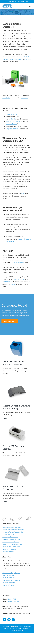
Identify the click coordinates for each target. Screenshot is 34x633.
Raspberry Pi (17, 59)
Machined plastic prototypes (11, 573)
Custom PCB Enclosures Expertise (13, 447)
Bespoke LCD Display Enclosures (12, 488)
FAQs (22, 194)
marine (11, 59)
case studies (6, 98)
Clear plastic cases (8, 551)
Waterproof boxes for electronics (12, 532)
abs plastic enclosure (12, 129)
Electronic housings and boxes (11, 527)
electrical (5, 59)
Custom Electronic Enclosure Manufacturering (16, 407)
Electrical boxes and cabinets (11, 547)
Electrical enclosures (8, 578)
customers (24, 98)
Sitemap (21, 630)
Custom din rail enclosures (10, 542)
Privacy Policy (14, 630)
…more (4, 377)
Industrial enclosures (8, 583)
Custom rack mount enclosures (12, 544)
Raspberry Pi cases (8, 534)
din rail (13, 119)
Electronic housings (8, 575)
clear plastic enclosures (13, 121)
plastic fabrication (18, 262)
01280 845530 (12, 1)
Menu (30, 6)
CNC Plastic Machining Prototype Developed (13, 363)
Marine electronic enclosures (11, 580)
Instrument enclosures (9, 549)
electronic (27, 59)
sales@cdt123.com (18, 279)
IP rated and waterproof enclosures (13, 529)
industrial (26, 57)
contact (13, 284)
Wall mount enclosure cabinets (11, 539)
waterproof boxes (11, 124)
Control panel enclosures (10, 537)
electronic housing (11, 114)
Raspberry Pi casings (8, 585)
